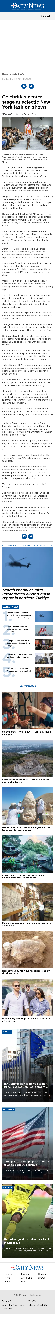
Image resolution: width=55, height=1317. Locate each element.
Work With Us (34, 1301)
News (5, 74)
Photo (24, 1282)
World (7, 1278)
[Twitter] (31, 86)
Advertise (7, 1309)
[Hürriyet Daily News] (27, 6)
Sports (41, 1278)
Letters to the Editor (38, 1305)
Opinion (42, 1274)
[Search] (41, 16)
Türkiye (8, 1274)
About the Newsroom (13, 1305)
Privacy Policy (8, 1301)
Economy (26, 1274)
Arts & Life (18, 74)
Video (7, 1282)
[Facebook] (24, 86)
